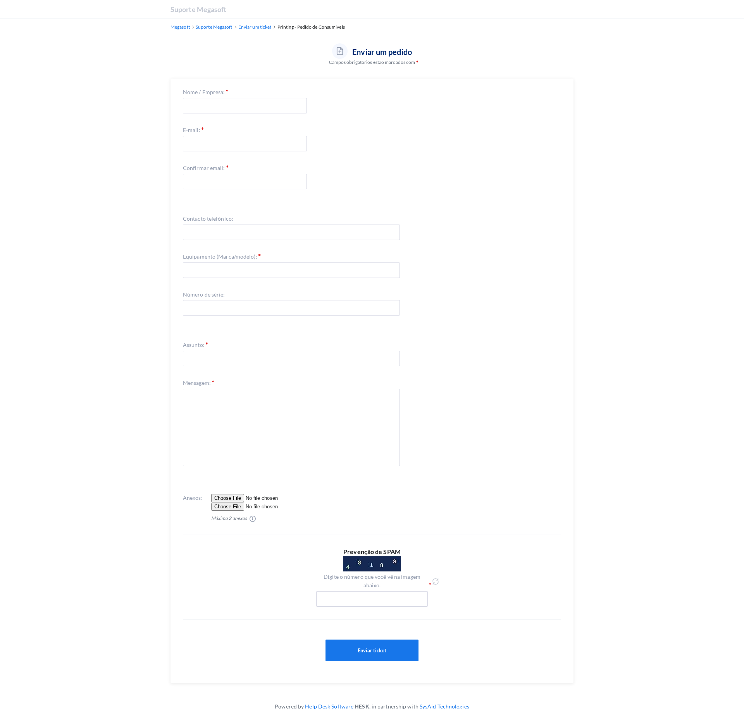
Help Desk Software (329, 706)
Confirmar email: (204, 168)
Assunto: (194, 344)
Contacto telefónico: (208, 218)
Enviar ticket (372, 650)
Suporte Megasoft (198, 9)
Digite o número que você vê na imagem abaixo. (372, 580)
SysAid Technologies (444, 706)
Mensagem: (197, 382)
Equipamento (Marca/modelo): (220, 256)
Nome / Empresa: (204, 92)
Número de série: (204, 294)
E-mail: (191, 130)
